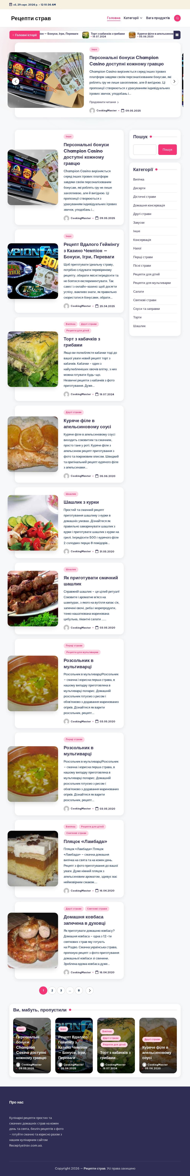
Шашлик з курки (81, 502)
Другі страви (89, 324)
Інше (94, 49)
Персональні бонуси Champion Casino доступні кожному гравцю (31, 1047)
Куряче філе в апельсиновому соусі (126, 33)
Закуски (139, 223)
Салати (138, 291)
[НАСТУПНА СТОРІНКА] (90, 990)
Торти (137, 317)
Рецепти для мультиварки (82, 652)
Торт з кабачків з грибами (72, 33)
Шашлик (71, 494)
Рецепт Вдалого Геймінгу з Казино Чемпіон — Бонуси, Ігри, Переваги (91, 250)
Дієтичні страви (144, 197)
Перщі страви (74, 645)
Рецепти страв (31, 18)
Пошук (140, 136)
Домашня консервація (149, 205)
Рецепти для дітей (77, 330)
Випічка (70, 324)
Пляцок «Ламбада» (85, 841)
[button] (104, 102)
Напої (137, 248)
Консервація (142, 240)
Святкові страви (76, 833)
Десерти (139, 188)
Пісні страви (142, 266)
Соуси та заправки (146, 309)
